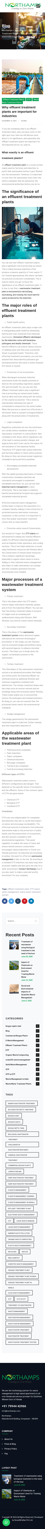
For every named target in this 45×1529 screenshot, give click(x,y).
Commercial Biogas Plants (17, 1036)
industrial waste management (15, 487)
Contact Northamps (27, 869)
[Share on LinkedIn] (31, 901)
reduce (25, 1252)
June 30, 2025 (27, 957)
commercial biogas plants (19, 1165)
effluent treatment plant (16, 165)
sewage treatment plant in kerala (20, 1283)
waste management (16, 1311)
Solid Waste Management (16, 1065)
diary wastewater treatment (21, 1184)
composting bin (14, 1171)
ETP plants (31, 533)
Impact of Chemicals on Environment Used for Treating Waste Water (27, 1493)
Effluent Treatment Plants (13, 100)
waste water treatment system (22, 1342)
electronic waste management (21, 1215)
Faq (6, 1453)
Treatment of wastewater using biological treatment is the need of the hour (28, 947)
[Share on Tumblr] (18, 901)
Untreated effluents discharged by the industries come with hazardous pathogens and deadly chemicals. (21, 340)
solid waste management (19, 1293)
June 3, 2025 (26, 1001)
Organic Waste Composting (17, 1055)
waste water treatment (18, 1330)
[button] (6, 1522)
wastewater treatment (18, 1336)
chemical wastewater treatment (17, 1155)
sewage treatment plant (19, 1270)
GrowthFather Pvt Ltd (23, 1520)
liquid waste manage (25, 1221)
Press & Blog (10, 1444)
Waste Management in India (17, 1079)
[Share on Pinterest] (24, 901)
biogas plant (13, 1116)
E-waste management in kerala (21, 1202)
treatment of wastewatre (19, 1305)
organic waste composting (20, 1239)
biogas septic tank (13, 1026)
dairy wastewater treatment (21, 1178)
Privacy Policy (10, 1449)
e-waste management (17, 1190)
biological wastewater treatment (18, 1135)
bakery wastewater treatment (21, 1103)
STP (7, 1069)
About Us (8, 1439)
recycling (12, 1252)
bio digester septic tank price (20, 1110)
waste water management (19, 1324)
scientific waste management (18, 1060)
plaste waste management (19, 1245)
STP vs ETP (10, 1074)
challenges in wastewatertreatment (18, 1145)
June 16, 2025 (27, 980)
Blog (8, 1031)
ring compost (14, 1258)
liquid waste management (19, 1227)
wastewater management (19, 1317)
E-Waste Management (15, 1041)
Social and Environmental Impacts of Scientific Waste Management (28, 992)
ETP (29, 100)
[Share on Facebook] (5, 901)
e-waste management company (21, 1196)
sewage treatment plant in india (22, 1276)
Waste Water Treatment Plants (20, 101)
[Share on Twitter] (11, 901)
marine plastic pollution (19, 1233)
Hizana (24, 121)
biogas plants (14, 1122)
